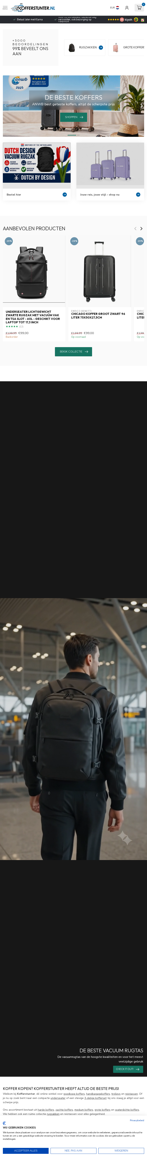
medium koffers (83, 1110)
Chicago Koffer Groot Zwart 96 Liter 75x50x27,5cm (98, 315)
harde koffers (46, 1110)
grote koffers (102, 1110)
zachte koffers (64, 1110)
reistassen (131, 1094)
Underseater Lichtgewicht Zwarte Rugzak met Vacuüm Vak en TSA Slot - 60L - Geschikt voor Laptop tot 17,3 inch (33, 317)
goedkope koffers (74, 1094)
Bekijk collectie (71, 351)
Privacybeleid (137, 1120)
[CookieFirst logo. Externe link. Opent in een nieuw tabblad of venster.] (4, 1123)
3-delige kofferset (95, 1098)
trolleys (116, 1094)
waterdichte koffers (127, 1110)
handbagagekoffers (98, 1094)
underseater (58, 1098)
